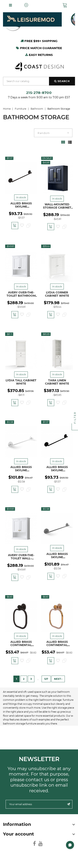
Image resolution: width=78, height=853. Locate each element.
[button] (65, 5)
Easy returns (40, 55)
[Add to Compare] (28, 226)
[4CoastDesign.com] (39, 66)
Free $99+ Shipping (41, 41)
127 (46, 678)
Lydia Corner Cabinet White (57, 294)
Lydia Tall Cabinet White (21, 382)
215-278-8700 (39, 93)
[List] (69, 143)
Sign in (45, 5)
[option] (39, 19)
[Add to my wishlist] (22, 226)
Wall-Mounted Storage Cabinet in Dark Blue (57, 208)
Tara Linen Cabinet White (57, 382)
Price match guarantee (40, 48)
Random (44, 133)
